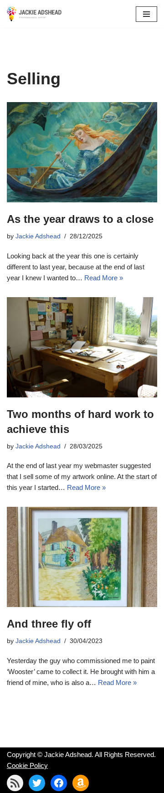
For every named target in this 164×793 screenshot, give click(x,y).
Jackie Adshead (38, 236)
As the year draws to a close (80, 219)
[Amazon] (80, 783)
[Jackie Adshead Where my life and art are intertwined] (34, 13)
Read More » (103, 278)
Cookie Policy (27, 765)
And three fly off (49, 624)
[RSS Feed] (15, 783)
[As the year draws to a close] (82, 152)
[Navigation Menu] (146, 14)
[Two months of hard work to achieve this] (82, 347)
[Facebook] (59, 783)
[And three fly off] (82, 557)
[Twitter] (37, 783)
